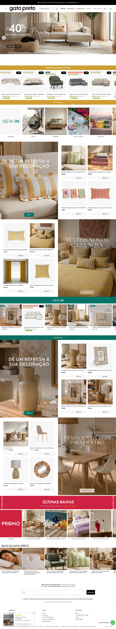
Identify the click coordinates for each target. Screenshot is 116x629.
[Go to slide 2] (57, 61)
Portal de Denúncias (9, 626)
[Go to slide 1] (55, 61)
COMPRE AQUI (87, 292)
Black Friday (79, 619)
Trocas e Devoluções (48, 619)
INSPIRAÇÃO (71, 8)
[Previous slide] (4, 38)
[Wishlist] (108, 8)
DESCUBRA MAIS (58, 102)
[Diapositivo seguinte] (111, 2)
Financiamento (46, 621)
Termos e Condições (38, 626)
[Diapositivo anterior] (4, 2)
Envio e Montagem (47, 617)
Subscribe (90, 592)
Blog (77, 613)
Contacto (45, 615)
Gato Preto (110, 626)
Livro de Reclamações (23, 626)
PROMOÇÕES (81, 8)
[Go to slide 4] (60, 61)
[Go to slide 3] (58, 61)
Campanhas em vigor (82, 615)
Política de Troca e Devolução (70, 626)
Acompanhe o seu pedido (88, 626)
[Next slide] (112, 38)
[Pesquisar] (48, 8)
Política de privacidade (52, 626)
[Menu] (5, 9)
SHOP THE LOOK (87, 490)
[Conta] (105, 8)
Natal (77, 617)
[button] (34, 613)
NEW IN (63, 8)
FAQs (43, 613)
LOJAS (89, 8)
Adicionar (78, 178)
